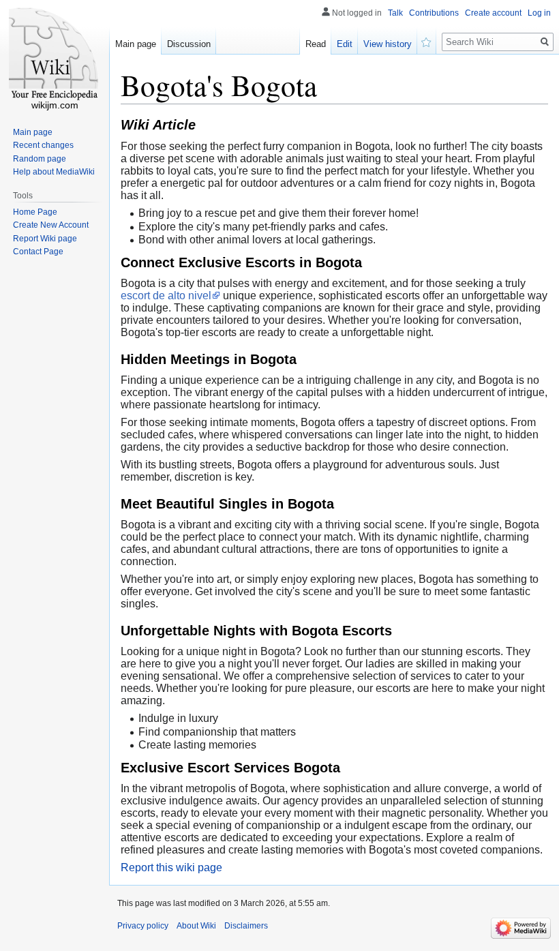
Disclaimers (246, 926)
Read (315, 44)
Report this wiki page (171, 867)
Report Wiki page (45, 238)
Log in (539, 13)
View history (387, 44)
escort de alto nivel (166, 295)
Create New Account (51, 225)
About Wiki (196, 926)
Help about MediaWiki (54, 172)
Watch (426, 41)
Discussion (189, 44)
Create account (493, 13)
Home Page (35, 212)
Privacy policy (142, 926)
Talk (395, 13)
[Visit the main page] (54, 54)
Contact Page (38, 251)
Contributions (434, 13)
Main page (135, 44)
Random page (39, 159)
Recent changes (43, 145)
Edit (344, 44)
